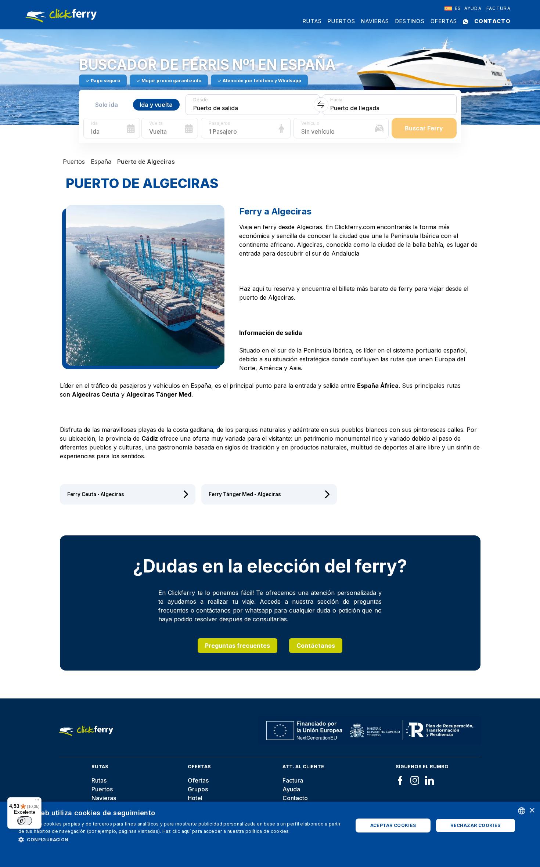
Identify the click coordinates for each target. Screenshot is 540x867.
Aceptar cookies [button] (393, 825)
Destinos (410, 21)
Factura (498, 8)
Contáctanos (315, 645)
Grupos (198, 789)
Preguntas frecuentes (237, 645)
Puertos (341, 21)
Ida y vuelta (156, 104)
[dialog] (270, 834)
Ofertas (444, 21)
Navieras (375, 21)
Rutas (312, 21)
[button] (180, 839)
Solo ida (106, 104)
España (101, 161)
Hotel (195, 798)
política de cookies (267, 831)
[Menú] (37, 801)
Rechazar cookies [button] (475, 825)
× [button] (531, 810)
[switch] (24, 820)
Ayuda (473, 8)
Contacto (492, 21)
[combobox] (453, 8)
